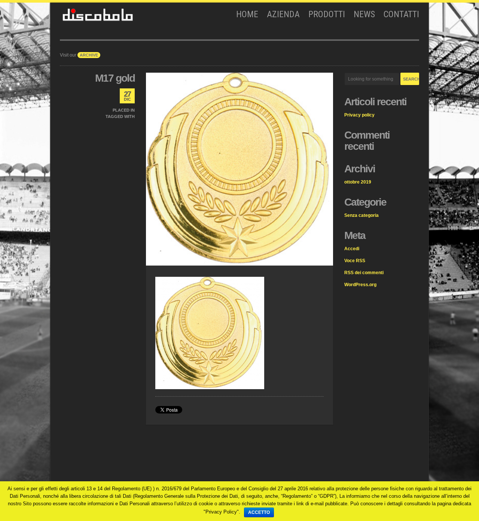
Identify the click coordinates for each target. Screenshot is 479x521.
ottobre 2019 (357, 182)
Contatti (401, 14)
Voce (354, 260)
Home (247, 14)
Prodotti (326, 14)
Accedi (351, 248)
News (364, 14)
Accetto (259, 512)
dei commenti (364, 272)
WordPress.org (360, 284)
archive (89, 55)
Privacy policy (359, 115)
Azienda (283, 14)
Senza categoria (361, 215)
